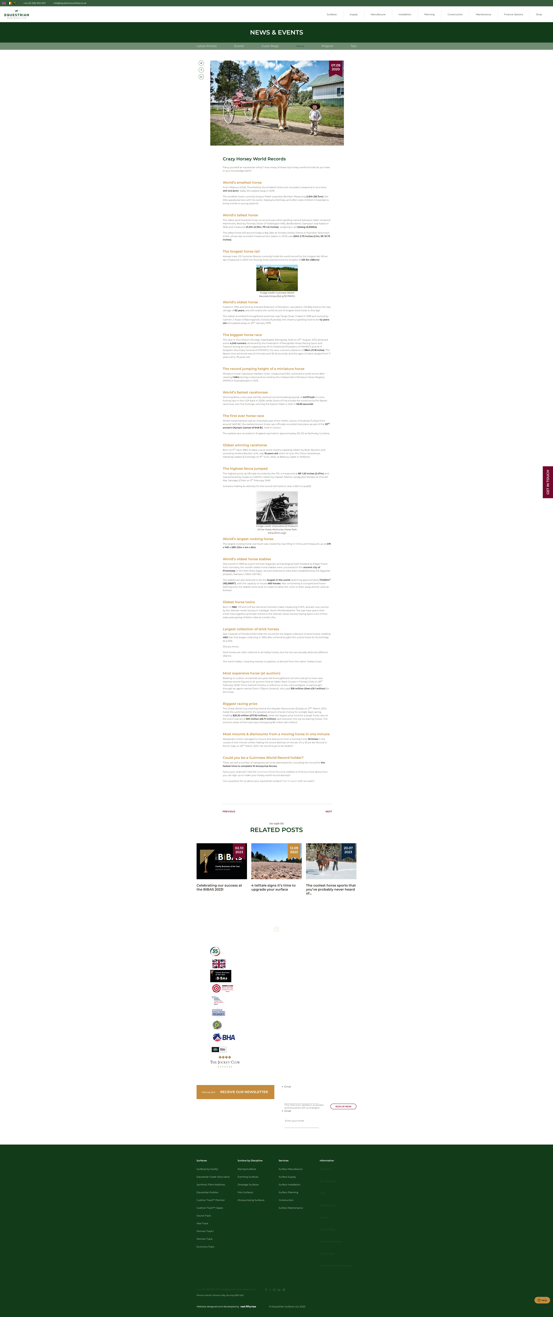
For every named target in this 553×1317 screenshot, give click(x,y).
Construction (455, 14)
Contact (546, 3)
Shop (539, 14)
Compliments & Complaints (335, 1265)
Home (471, 3)
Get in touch (290, 781)
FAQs (323, 1193)
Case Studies (496, 3)
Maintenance (483, 14)
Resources (512, 3)
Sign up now (343, 1106)
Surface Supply (287, 1176)
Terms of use (327, 1253)
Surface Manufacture (291, 1169)
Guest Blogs (270, 46)
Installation (404, 14)
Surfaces (332, 14)
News (300, 46)
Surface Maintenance (291, 1208)
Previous (228, 811)
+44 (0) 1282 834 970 (208, 1289)
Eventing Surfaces (248, 1176)
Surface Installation (289, 1184)
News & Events (530, 3)
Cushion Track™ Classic (210, 1208)
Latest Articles (207, 46)
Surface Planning (288, 1192)
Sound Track (204, 1215)
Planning (429, 14)
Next (329, 811)
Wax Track (202, 1223)
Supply (354, 14)
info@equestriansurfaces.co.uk (238, 1289)
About (481, 3)
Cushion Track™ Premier (211, 1200)
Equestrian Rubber (207, 1192)
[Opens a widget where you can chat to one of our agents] (542, 1300)
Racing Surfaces (247, 1169)
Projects (327, 46)
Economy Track (205, 1246)
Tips (353, 46)
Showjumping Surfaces (251, 1200)
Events (239, 46)
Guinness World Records (271, 771)
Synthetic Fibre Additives (211, 1184)
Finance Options (513, 14)
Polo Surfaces (245, 1192)
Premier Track (204, 1239)
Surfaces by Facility (207, 1169)
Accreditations (328, 1181)
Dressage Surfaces (248, 1184)
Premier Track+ (205, 1231)
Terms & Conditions (331, 1241)
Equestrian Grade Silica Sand (213, 1176)
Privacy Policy (327, 1229)
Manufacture (378, 14)
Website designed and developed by (218, 1306)
